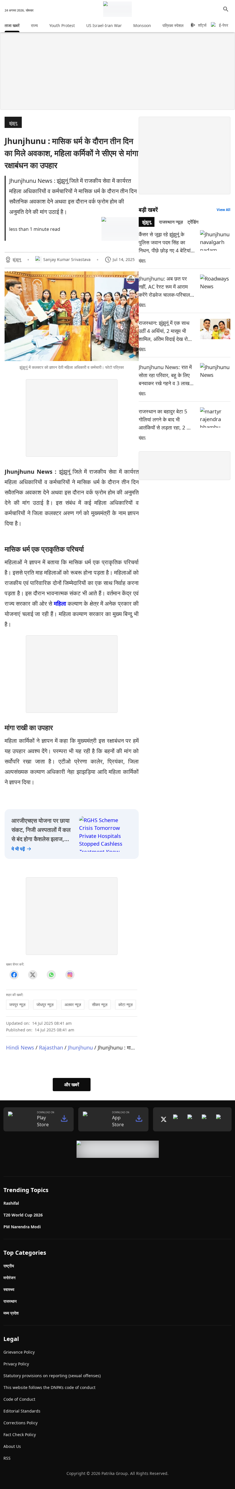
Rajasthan (51, 1047)
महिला (60, 603)
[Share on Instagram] (70, 975)
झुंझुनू (13, 123)
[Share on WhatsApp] (51, 975)
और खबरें (71, 1084)
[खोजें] (225, 9)
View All (223, 209)
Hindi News (20, 1047)
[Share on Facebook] (14, 975)
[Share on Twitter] (32, 975)
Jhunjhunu (80, 1047)
